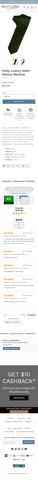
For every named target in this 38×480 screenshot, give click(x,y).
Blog (29, 418)
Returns (28, 428)
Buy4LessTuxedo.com (20, 473)
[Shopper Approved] (19, 468)
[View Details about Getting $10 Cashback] (19, 400)
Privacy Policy (9, 432)
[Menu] (35, 7)
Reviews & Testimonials (14, 422)
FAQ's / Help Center (14, 428)
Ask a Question (12, 348)
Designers (29, 422)
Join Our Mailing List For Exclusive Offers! (19, 437)
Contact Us (21, 418)
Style (4, 93)
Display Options (13, 318)
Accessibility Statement (25, 432)
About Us (10, 418)
